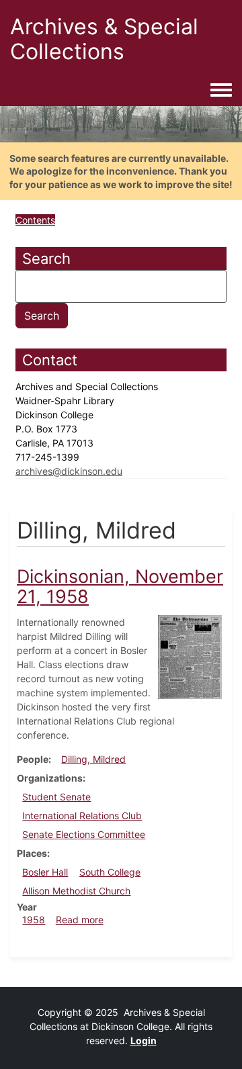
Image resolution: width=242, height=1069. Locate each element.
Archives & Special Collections (104, 38)
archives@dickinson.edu (68, 471)
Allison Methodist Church (76, 890)
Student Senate (56, 796)
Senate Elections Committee (83, 834)
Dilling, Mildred (93, 759)
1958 (33, 919)
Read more (80, 919)
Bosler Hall (45, 872)
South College (109, 872)
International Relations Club (82, 815)
